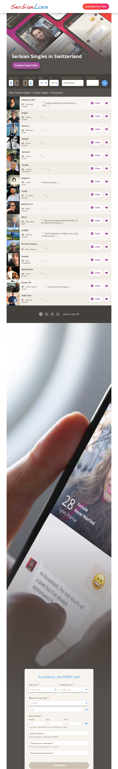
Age (41, 77)
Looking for (29, 77)
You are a (13, 77)
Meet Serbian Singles (19, 92)
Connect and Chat (26, 65)
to (50, 77)
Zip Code (91, 77)
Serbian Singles (40, 92)
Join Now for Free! (95, 6)
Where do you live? (72, 77)
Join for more (70, 314)
